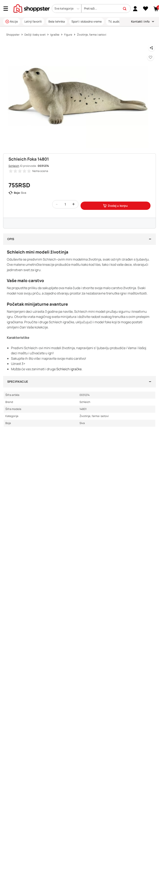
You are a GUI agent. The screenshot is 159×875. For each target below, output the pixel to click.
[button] (66, 8)
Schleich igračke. (69, 369)
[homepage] (31, 8)
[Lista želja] (145, 8)
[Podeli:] (151, 48)
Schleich (13, 166)
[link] (135, 8)
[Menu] (7, 8)
